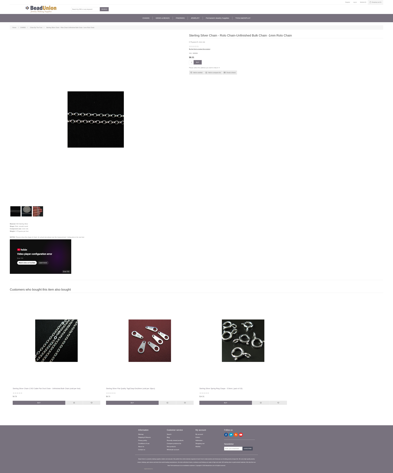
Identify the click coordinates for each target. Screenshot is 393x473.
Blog (168, 437)
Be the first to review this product (199, 49)
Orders (197, 437)
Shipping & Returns (144, 437)
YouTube (241, 435)
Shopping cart (199, 443)
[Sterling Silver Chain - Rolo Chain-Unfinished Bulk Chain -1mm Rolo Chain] (15, 211)
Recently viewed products (175, 440)
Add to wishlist (197, 72)
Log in (355, 2)
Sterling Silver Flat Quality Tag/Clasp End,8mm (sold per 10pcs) (130, 388)
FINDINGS (180, 18)
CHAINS (145, 18)
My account (199, 434)
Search (104, 9)
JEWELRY (195, 18)
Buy (197, 62)
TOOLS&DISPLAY (243, 18)
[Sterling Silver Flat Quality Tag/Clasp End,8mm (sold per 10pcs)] (150, 341)
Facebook (226, 435)
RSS (236, 435)
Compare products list (174, 443)
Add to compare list (214, 72)
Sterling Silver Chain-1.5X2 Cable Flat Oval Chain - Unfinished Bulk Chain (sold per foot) (46, 388)
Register (347, 2)
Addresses (198, 440)
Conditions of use (143, 443)
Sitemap (140, 434)
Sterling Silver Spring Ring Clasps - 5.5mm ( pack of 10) (220, 388)
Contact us (141, 449)
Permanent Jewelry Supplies (217, 18)
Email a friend (231, 72)
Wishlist (197, 446)
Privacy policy (142, 440)
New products (171, 446)
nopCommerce (148, 469)
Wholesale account (173, 449)
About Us (141, 446)
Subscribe (248, 448)
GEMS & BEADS (163, 18)
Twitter (231, 435)
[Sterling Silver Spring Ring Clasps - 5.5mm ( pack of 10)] (243, 341)
